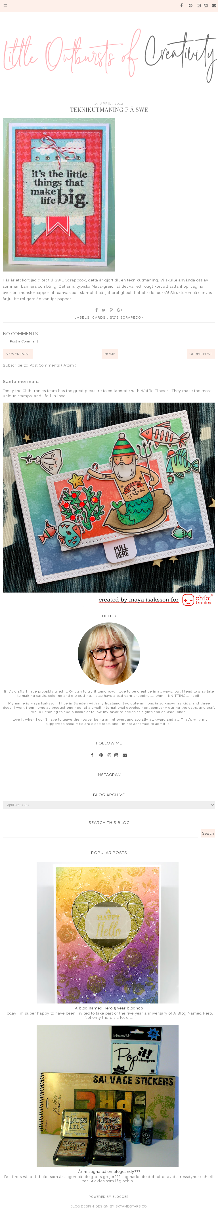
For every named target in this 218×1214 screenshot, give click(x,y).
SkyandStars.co (131, 1206)
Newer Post (18, 354)
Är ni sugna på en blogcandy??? (109, 1171)
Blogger (120, 1197)
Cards (100, 317)
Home (110, 354)
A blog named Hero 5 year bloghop (109, 1008)
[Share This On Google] (119, 310)
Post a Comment (24, 341)
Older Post (201, 354)
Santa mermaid (21, 381)
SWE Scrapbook (70, 280)
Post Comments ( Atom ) (53, 365)
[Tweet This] (104, 310)
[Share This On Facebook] (97, 310)
